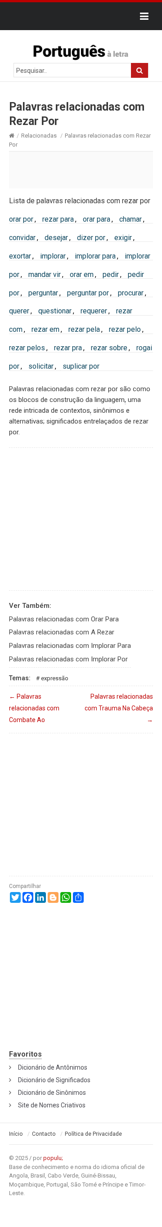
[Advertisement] (81, 169)
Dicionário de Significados (54, 1080)
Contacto (44, 1134)
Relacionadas (39, 135)
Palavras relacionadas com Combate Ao (34, 708)
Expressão (54, 678)
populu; (53, 1158)
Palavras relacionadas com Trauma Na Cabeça (119, 708)
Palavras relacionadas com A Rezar (61, 632)
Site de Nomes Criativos (52, 1105)
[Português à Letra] (81, 50)
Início (16, 1134)
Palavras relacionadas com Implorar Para (70, 646)
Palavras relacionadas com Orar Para (64, 619)
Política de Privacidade (93, 1134)
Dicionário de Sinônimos (52, 1092)
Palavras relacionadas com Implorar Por (68, 659)
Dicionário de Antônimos (52, 1067)
